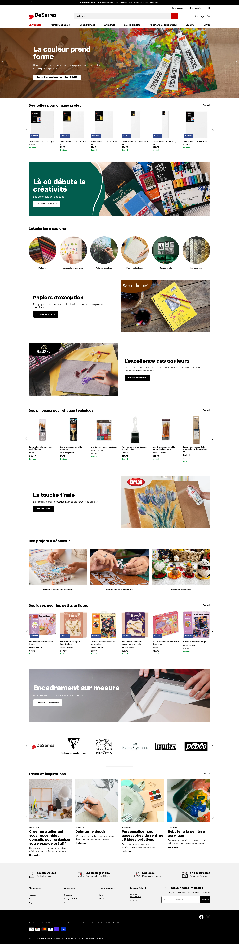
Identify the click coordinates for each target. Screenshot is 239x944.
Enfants (190, 25)
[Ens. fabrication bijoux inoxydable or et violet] (135, 624)
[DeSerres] (42, 16)
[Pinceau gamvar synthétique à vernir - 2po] (135, 430)
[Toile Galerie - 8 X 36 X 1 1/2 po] (166, 125)
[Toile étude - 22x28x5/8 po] (196, 125)
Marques (32, 895)
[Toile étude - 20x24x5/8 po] (42, 125)
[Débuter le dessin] (96, 800)
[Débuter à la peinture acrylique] (188, 800)
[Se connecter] (196, 16)
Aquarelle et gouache (73, 268)
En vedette (35, 25)
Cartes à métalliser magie (194, 642)
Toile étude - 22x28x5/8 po (195, 142)
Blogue (31, 903)
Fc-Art (31, 453)
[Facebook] (201, 917)
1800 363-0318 (135, 897)
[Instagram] (208, 917)
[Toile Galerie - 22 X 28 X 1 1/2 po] (73, 125)
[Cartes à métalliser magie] (196, 624)
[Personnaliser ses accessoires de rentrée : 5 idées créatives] (142, 800)
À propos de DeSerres (72, 899)
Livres (207, 25)
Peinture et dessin (60, 25)
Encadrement (87, 25)
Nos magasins (195, 8)
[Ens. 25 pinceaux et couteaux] (104, 430)
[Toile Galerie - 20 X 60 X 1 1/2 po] (135, 125)
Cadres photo (165, 268)
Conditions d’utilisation (96, 923)
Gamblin (125, 453)
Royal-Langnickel (67, 453)
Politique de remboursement (55, 923)
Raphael (186, 455)
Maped (155, 648)
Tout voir (206, 105)
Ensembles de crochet (181, 589)
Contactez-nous (136, 901)
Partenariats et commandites (75, 903)
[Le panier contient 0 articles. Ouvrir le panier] (208, 16)
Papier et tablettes (134, 268)
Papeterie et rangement (163, 25)
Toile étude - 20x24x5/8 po (41, 142)
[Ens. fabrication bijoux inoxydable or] (73, 624)
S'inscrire (205, 899)
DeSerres (42, 268)
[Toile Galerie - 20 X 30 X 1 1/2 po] (104, 125)
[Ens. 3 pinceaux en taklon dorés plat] (73, 430)
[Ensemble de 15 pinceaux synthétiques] (42, 430)
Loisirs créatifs (132, 25)
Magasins (68, 895)
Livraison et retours (106, 899)
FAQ (101, 895)
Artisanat (109, 25)
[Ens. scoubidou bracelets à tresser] (42, 624)
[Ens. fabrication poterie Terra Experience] (166, 624)
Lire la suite (34, 855)
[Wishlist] (202, 16)
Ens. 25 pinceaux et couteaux (104, 447)
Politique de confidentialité (76, 923)
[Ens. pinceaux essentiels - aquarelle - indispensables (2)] (196, 430)
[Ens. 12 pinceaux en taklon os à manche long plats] (166, 430)
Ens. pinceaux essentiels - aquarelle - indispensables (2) (195, 449)
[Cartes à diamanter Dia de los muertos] (104, 624)
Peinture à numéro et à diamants (58, 589)
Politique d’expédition (113, 923)
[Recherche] (174, 16)
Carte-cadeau (177, 8)
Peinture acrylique (104, 268)
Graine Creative (35, 648)
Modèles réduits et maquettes (119, 589)
